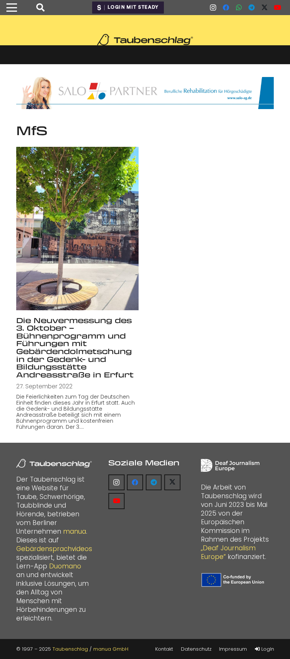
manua (74, 531)
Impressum (233, 649)
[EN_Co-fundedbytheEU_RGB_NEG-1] (234, 580)
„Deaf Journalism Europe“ (228, 552)
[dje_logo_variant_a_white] (230, 465)
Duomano (65, 566)
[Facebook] (225, 7)
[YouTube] (277, 7)
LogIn (267, 649)
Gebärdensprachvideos (54, 548)
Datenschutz (196, 649)
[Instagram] (213, 7)
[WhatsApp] (238, 7)
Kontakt (164, 649)
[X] (264, 7)
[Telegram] (251, 7)
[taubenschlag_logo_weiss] (54, 463)
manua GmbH (110, 649)
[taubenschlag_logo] (145, 39)
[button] (11, 7)
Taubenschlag (70, 649)
